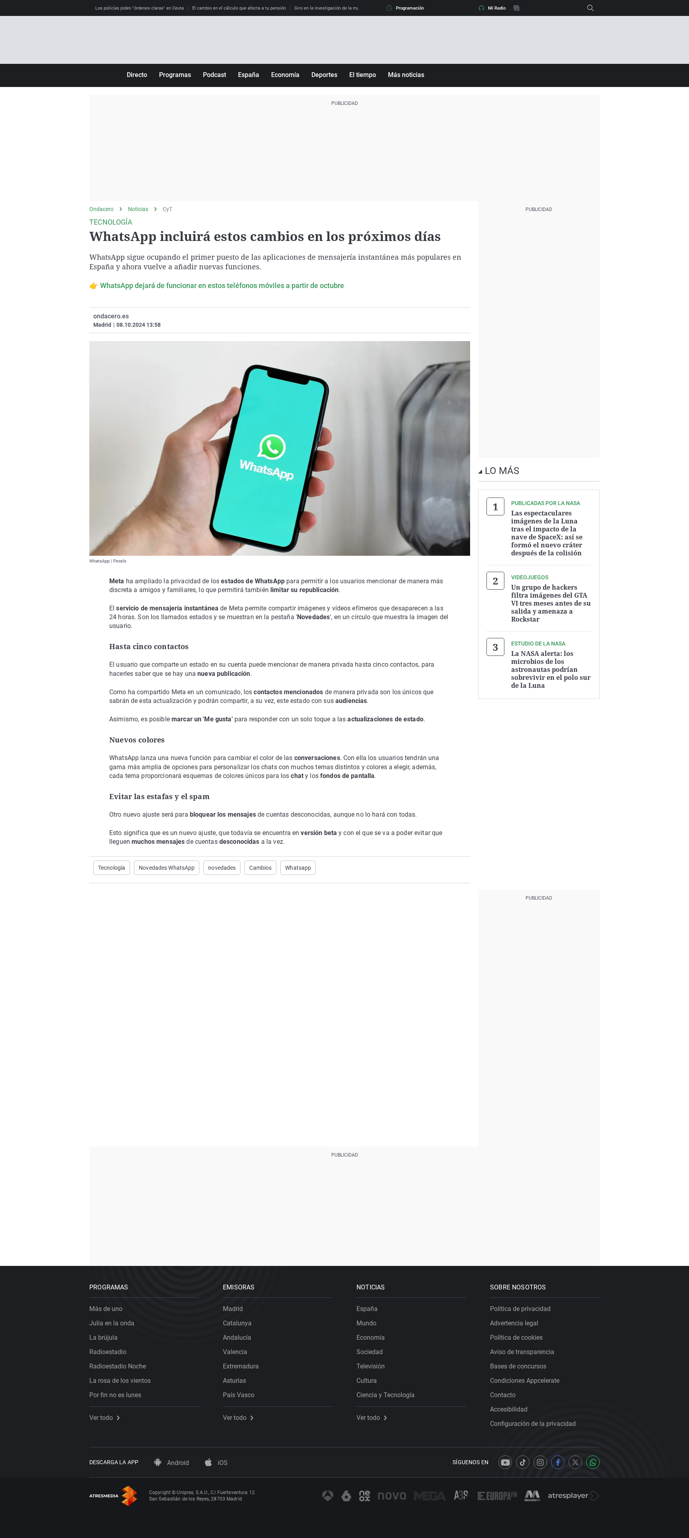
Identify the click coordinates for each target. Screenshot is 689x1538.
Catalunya (237, 1323)
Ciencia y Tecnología (385, 1395)
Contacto (503, 1395)
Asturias (234, 1380)
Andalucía (237, 1337)
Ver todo (101, 1418)
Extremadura (241, 1366)
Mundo (366, 1323)
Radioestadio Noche (117, 1366)
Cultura (366, 1380)
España (248, 75)
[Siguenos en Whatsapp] (593, 1462)
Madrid (233, 1309)
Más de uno (105, 1309)
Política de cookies (516, 1337)
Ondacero (101, 209)
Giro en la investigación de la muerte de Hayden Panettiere (352, 8)
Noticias (138, 209)
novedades (222, 868)
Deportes (324, 75)
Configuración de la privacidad (533, 1423)
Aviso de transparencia (522, 1352)
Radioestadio (107, 1352)
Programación (410, 8)
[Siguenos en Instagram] (540, 1462)
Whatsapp (298, 868)
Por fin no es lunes (115, 1395)
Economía (285, 75)
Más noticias (406, 75)
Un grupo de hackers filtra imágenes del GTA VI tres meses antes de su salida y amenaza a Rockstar (551, 603)
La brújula (103, 1337)
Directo (137, 75)
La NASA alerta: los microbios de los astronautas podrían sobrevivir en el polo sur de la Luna (551, 669)
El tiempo (362, 75)
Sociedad (369, 1352)
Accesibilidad (509, 1409)
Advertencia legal (514, 1323)
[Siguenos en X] (575, 1462)
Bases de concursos (518, 1366)
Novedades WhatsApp (167, 868)
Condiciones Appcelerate (524, 1380)
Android (177, 1463)
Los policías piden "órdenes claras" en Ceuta (139, 8)
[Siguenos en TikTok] (523, 1462)
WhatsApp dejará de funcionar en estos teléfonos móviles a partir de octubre (222, 285)
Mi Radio (497, 8)
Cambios (260, 868)
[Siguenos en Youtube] (505, 1462)
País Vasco (238, 1395)
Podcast (214, 75)
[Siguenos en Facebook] (558, 1462)
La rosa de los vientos (120, 1380)
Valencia (235, 1352)
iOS (222, 1463)
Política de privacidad (520, 1309)
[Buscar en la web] (590, 8)
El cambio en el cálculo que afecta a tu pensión (239, 8)
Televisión (370, 1366)
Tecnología (111, 868)
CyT (167, 209)
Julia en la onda (111, 1323)
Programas (175, 75)
